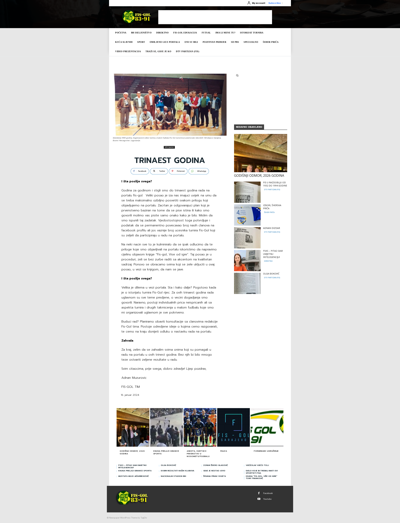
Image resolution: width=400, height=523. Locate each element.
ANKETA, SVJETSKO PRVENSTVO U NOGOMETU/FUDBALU (198, 454)
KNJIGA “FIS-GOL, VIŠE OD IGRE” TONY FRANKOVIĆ (261, 477)
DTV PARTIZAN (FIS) (272, 189)
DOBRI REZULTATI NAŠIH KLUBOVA (177, 470)
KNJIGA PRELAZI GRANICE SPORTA (166, 452)
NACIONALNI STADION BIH (173, 476)
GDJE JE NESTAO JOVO (214, 470)
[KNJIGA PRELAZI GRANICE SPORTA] (166, 427)
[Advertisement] (215, 17)
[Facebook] (259, 493)
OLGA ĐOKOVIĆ (271, 273)
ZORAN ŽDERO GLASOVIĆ (215, 465)
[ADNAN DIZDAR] (247, 237)
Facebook (268, 493)
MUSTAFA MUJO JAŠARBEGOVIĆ (133, 476)
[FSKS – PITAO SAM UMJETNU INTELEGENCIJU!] (247, 260)
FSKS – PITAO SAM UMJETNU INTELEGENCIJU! (273, 254)
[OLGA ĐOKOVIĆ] (247, 283)
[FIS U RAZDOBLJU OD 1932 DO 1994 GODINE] (247, 192)
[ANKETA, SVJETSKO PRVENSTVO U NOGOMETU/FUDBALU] (200, 427)
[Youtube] (259, 499)
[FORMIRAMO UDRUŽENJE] (267, 427)
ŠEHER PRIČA (269, 212)
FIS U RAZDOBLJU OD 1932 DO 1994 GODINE (275, 184)
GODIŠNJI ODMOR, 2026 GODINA (259, 175)
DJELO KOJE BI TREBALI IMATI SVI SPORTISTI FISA (262, 471)
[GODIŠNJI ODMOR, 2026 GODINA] (260, 153)
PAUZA (223, 451)
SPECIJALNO (169, 147)
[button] (237, 75)
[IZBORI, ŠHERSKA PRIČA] (247, 215)
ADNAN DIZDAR (271, 228)
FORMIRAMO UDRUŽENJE (266, 451)
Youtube (267, 499)
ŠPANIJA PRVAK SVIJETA (214, 476)
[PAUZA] (233, 427)
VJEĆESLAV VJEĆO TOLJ (257, 465)
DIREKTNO (268, 261)
